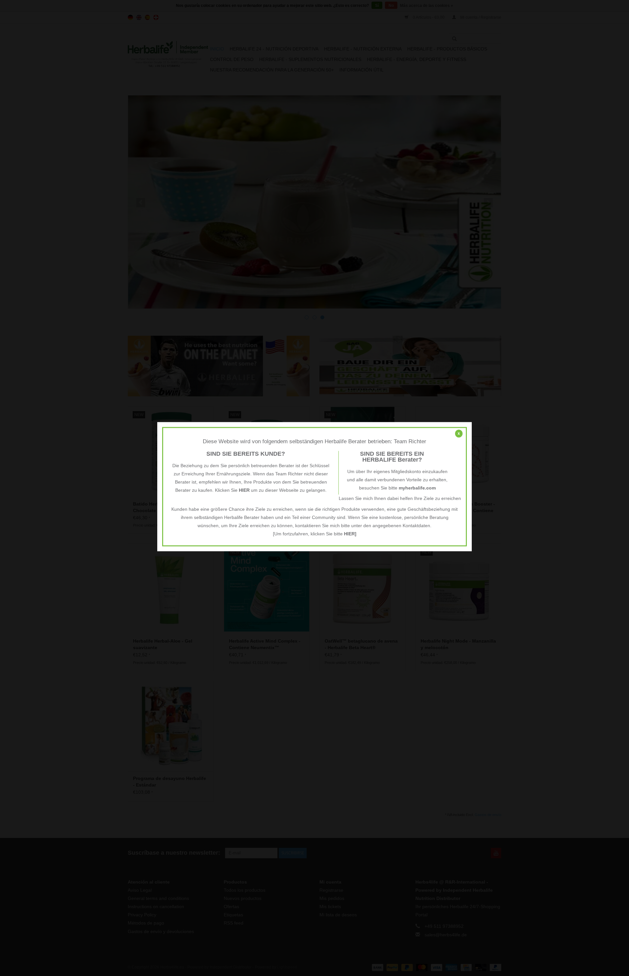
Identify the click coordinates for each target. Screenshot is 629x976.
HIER (244, 490)
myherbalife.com (417, 488)
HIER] (350, 534)
